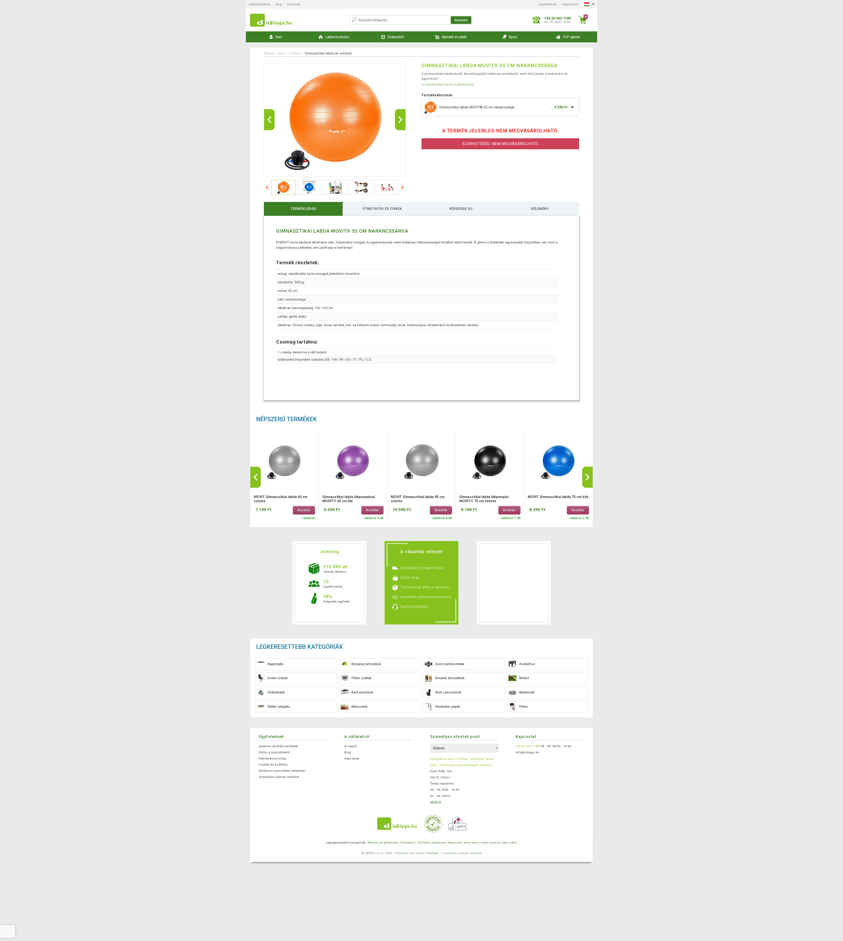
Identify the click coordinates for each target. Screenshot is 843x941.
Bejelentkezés (548, 4)
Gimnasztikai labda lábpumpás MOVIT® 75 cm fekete (484, 499)
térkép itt (435, 802)
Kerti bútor (471, 842)
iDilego (269, 53)
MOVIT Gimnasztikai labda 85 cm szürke (418, 499)
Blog (279, 4)
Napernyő (455, 842)
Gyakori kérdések (259, 4)
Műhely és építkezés (383, 842)
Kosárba (304, 510)
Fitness (295, 53)
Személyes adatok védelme (279, 777)
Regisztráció (570, 4)
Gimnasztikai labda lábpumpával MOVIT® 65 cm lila (348, 499)
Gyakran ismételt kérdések (278, 746)
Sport (282, 53)
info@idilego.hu (527, 752)
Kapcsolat (293, 4)
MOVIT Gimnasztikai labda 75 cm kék (558, 497)
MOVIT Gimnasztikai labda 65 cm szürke (281, 499)
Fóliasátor (407, 842)
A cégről (350, 746)
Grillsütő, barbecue (432, 842)
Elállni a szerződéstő (274, 752)
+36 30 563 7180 (528, 746)
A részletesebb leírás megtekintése (448, 84)
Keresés (461, 20)
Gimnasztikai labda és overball (328, 53)
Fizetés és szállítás (273, 764)
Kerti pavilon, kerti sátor (499, 842)
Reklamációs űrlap (272, 758)
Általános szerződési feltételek (282, 770)
